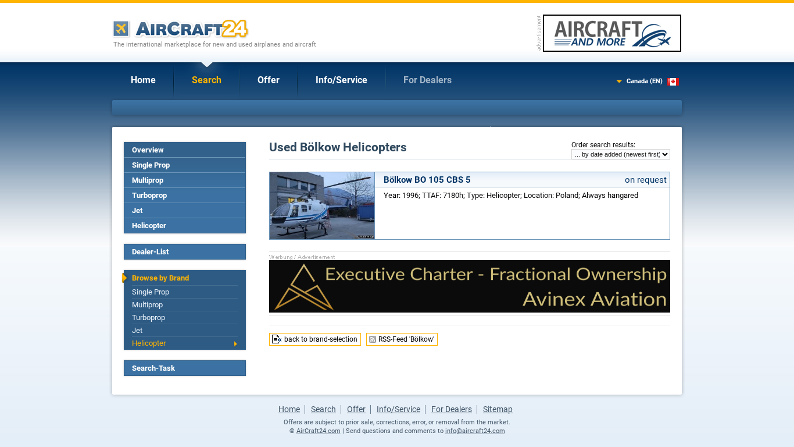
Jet (137, 210)
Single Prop (151, 165)
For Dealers (427, 80)
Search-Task (153, 368)
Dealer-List (150, 251)
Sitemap (498, 409)
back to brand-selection (320, 339)
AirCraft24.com (318, 431)
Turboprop (149, 195)
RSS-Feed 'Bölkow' (406, 339)
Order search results (602, 145)
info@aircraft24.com (475, 431)
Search (206, 80)
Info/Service (341, 80)
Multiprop (147, 180)
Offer (268, 80)
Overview (148, 150)
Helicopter (149, 225)
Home (143, 80)
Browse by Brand (160, 278)
